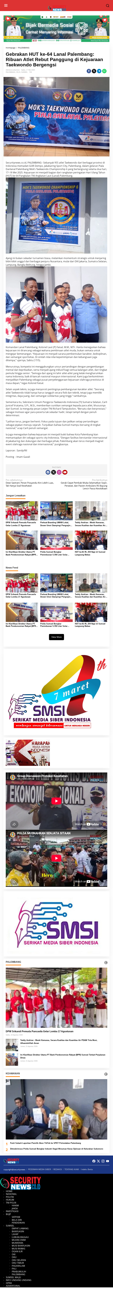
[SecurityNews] (57, 7)
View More (56, 637)
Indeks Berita (87, 1169)
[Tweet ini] (94, 71)
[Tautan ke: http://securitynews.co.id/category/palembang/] (106, 962)
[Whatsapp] (104, 71)
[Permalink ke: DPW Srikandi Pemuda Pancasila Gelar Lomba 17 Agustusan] (22, 510)
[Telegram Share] (99, 71)
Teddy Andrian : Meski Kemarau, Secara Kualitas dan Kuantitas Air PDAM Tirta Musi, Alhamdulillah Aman (90, 524)
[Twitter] (53, 472)
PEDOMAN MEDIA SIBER (39, 1169)
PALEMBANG (10, 72)
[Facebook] (48, 472)
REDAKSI (57, 1169)
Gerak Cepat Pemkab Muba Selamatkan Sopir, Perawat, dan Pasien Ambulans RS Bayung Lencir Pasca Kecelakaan (84, 484)
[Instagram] (59, 472)
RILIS (18, 72)
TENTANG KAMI (71, 1169)
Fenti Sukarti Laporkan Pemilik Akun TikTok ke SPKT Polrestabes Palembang (45, 1143)
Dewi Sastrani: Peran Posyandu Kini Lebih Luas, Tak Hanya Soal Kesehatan (30, 483)
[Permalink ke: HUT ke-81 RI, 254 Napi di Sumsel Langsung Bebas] (91, 540)
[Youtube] (64, 472)
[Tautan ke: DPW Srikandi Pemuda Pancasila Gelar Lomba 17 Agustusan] (56, 998)
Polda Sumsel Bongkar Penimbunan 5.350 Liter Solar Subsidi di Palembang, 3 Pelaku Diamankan (55, 553)
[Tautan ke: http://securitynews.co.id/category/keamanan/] (106, 1074)
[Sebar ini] (89, 71)
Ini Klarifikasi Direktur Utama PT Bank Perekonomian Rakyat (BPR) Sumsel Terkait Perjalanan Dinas (21, 553)
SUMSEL (24, 72)
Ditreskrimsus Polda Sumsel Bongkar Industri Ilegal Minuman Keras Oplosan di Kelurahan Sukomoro (56, 1149)
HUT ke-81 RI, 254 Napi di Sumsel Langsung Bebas (90, 553)
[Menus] (6, 5)
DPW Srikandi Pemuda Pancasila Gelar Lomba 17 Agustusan (21, 524)
